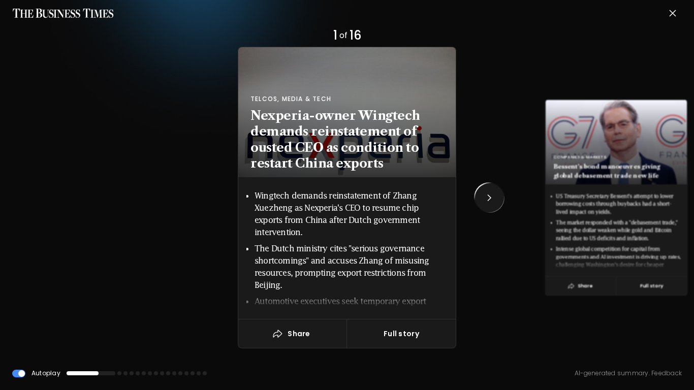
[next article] (489, 197)
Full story (401, 334)
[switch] (18, 373)
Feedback (666, 373)
